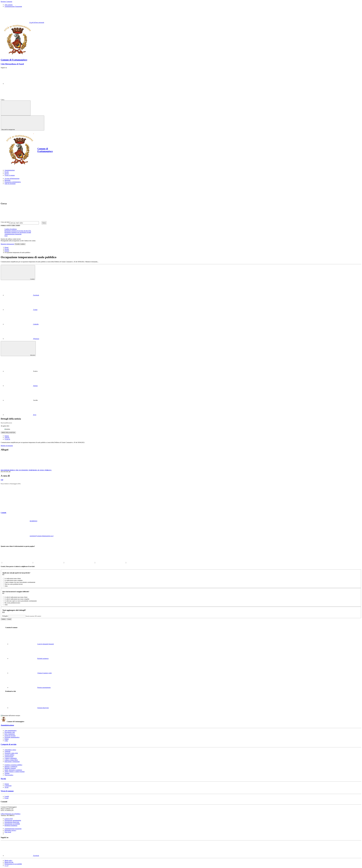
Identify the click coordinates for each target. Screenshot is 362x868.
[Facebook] (19, 83)
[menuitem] (22, 295)
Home (6, 247)
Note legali (8, 832)
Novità (7, 249)
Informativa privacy (10, 830)
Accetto (20, 244)
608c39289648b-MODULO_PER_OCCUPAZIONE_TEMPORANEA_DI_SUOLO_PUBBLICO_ (26, 470)
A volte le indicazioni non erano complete (17, 599)
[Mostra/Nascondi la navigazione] (16, 108)
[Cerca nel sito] (19, 99)
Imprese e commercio (11, 766)
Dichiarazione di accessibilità (13, 864)
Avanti (9, 619)
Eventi (6, 798)
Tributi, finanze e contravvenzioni (15, 771)
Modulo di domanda (7, 445)
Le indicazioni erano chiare (13, 578)
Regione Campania (6, 1)
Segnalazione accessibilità (12, 824)
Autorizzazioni (9, 756)
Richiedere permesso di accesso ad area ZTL (18, 231)
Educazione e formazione (12, 761)
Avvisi (6, 787)
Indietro (4, 619)
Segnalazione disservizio (12, 822)
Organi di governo (10, 735)
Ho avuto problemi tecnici (12, 603)
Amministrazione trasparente (13, 234)
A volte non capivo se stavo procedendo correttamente (21, 601)
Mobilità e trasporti (10, 768)
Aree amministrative (10, 730)
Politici (7, 739)
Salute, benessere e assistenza (13, 770)
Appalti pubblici (9, 755)
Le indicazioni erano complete (14, 580)
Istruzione (7, 180)
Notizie (7, 251)
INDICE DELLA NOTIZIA (8, 432)
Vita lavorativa (9, 775)
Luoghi (7, 796)
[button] (18, 512)
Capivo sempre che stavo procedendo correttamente (20, 582)
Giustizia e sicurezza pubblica (13, 765)
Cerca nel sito (5, 222)
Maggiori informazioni (7, 244)
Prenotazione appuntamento (13, 820)
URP (2, 480)
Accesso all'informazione (12, 178)
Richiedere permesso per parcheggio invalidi (18, 232)
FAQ (6, 236)
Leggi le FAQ (9, 818)
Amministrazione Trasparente (13, 6)
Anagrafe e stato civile (11, 753)
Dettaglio (5, 616)
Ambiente (7, 751)
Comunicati (8, 785)
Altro (6, 586)
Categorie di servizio (8, 744)
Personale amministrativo (12, 737)
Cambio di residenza (11, 229)
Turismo (7, 773)
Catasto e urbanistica (11, 758)
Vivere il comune (7, 791)
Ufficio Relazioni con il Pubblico (10, 814)
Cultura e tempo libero (11, 760)
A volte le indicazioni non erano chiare (16, 597)
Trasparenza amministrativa (13, 182)
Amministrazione (7, 725)
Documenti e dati (10, 732)
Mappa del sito (9, 862)
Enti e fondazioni (10, 734)
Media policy (8, 860)
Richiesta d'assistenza (11, 825)
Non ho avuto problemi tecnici (14, 584)
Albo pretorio (9, 5)
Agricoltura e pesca (10, 750)
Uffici (6, 740)
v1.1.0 (6, 865)
